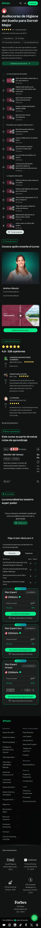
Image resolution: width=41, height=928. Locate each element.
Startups (6, 832)
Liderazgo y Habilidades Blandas (7, 764)
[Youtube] (4, 925)
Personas (12, 553)
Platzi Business (28, 732)
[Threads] (37, 925)
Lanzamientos (28, 740)
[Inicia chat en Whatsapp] (34, 918)
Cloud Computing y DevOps (9, 838)
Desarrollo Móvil (8, 787)
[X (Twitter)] (31, 925)
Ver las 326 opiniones (9, 423)
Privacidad (27, 797)
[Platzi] (6, 3)
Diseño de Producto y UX (8, 773)
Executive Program (30, 744)
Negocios (6, 804)
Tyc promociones (29, 801)
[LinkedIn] (15, 925)
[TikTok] (20, 925)
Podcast (26, 755)
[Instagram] (9, 925)
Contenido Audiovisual (7, 781)
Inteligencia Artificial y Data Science (8, 749)
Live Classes (27, 736)
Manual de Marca (29, 765)
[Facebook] (26, 925)
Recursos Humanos (6, 818)
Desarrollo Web (8, 732)
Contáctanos (28, 781)
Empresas (29, 553)
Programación (8, 799)
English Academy (9, 737)
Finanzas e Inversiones (7, 825)
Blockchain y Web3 (7, 810)
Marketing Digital (9, 742)
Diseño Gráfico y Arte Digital (9, 793)
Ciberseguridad (8, 757)
